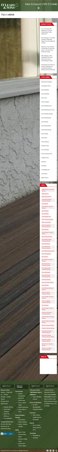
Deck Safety (44, 133)
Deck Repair (44, 121)
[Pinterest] (53, 451)
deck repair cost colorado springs (46, 264)
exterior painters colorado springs (46, 293)
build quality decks (46, 196)
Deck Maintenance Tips (47, 109)
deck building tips (46, 216)
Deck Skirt (44, 137)
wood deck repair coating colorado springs (48, 336)
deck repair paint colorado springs (46, 268)
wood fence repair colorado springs (47, 349)
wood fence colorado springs (47, 344)
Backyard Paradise (46, 82)
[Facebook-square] (47, 451)
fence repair (45, 305)
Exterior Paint (45, 145)
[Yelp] (56, 451)
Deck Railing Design (47, 113)
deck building (45, 213)
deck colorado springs (47, 219)
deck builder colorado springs (47, 207)
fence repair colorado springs (47, 309)
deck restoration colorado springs (46, 276)
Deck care (44, 97)
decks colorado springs (47, 282)
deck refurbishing (46, 253)
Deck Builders (45, 90)
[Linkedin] (50, 451)
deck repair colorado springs (47, 260)
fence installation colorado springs (46, 301)
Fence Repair (45, 149)
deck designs (45, 229)
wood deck (44, 173)
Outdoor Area (45, 157)
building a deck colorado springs (48, 190)
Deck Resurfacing (46, 129)
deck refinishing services (48, 251)
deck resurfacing (46, 279)
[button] (38, 8)
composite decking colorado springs (46, 200)
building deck (45, 193)
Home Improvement (46, 153)
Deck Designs (45, 101)
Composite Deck (46, 86)
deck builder (45, 203)
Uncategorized (45, 169)
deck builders (45, 211)
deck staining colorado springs (47, 288)
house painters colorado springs (48, 317)
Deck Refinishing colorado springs (46, 247)
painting (43, 161)
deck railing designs (47, 236)
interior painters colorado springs (48, 321)
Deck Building (45, 93)
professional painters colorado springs (47, 331)
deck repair (45, 256)
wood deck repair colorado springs (46, 340)
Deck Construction (46, 222)
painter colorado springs (48, 325)
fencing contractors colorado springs (47, 313)
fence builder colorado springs (47, 297)
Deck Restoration (46, 125)
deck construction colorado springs (46, 226)
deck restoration (46, 272)
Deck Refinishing (46, 117)
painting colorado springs (48, 328)
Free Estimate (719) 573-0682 (41, 4)
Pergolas (43, 165)
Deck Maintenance (46, 105)
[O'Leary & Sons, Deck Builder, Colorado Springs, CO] (7, 434)
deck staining (45, 141)
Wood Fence (44, 177)
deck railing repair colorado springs (46, 240)
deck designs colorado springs (47, 233)
